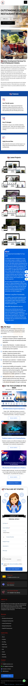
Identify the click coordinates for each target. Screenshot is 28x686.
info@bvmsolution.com (13, 577)
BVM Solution (6, 671)
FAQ (3, 649)
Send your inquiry (14, 569)
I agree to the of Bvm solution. (12, 564)
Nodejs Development (6, 625)
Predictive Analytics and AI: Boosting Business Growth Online (14, 438)
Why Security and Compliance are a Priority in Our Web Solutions (14, 468)
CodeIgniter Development (7, 621)
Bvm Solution (10, 585)
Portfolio (16, 18)
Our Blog (4, 641)
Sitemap (4, 654)
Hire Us (5, 18)
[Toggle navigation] (25, 2)
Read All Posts (13, 483)
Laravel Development (6, 623)
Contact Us (7, 675)
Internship (4, 656)
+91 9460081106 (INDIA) (13, 592)
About (3, 637)
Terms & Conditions (14, 564)
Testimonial (4, 646)
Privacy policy (20, 684)
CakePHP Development (7, 628)
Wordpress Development (7, 618)
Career (3, 651)
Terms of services (9, 684)
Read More (13, 418)
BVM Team (4, 644)
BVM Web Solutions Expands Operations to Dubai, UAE (14, 409)
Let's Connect (7, 22)
